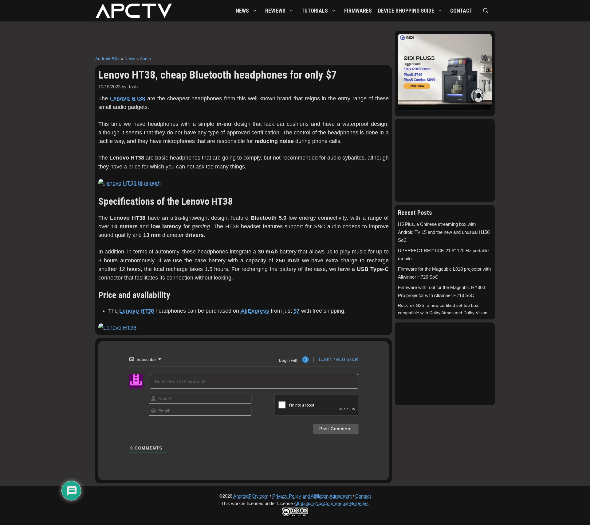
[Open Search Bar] (486, 10)
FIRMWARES (358, 11)
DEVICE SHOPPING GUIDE (406, 11)
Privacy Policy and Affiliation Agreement (312, 496)
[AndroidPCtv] (133, 10)
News (129, 58)
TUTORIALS (314, 11)
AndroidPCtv (107, 58)
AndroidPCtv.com (251, 496)
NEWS (242, 11)
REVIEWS (275, 11)
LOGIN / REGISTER (338, 359)
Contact (363, 496)
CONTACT (461, 11)
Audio (145, 58)
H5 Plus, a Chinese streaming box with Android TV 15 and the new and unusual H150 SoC (444, 232)
